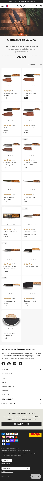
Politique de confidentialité (24, 450)
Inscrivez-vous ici (21, 424)
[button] (2, 6)
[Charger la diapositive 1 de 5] (9, 86)
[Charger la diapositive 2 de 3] (11, 294)
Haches (4, 382)
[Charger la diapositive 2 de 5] (10, 86)
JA (8, 476)
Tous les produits (7, 374)
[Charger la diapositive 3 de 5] (12, 155)
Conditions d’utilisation (9, 453)
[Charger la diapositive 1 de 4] (30, 120)
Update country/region (7, 471)
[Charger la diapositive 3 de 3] (13, 294)
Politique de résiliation (16, 455)
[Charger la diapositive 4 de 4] (33, 120)
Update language (6, 463)
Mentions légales (33, 453)
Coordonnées (6, 455)
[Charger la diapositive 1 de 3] (9, 294)
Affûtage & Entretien (8, 386)
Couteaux (5, 378)
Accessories (5, 390)
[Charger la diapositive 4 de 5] (12, 86)
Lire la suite (21, 57)
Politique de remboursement (9, 450)
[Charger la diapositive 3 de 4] (33, 294)
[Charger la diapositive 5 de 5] (14, 86)
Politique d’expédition (21, 453)
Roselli (7, 448)
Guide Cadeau (6, 395)
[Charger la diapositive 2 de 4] (32, 120)
